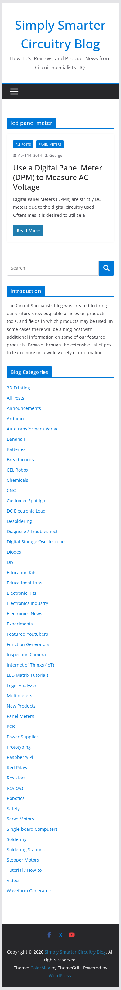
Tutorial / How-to (24, 870)
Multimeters (19, 696)
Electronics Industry (27, 603)
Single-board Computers (32, 829)
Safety (13, 808)
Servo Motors (20, 819)
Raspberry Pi (20, 757)
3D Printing (18, 388)
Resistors (16, 778)
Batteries (16, 449)
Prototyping (19, 747)
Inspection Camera (26, 655)
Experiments (20, 624)
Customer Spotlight (27, 501)
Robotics (16, 798)
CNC (11, 490)
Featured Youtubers (27, 634)
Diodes (14, 552)
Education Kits (22, 572)
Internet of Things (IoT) (30, 665)
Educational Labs (24, 583)
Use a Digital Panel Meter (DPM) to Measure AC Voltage (57, 177)
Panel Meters (50, 144)
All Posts (23, 144)
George (55, 155)
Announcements (24, 408)
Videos (13, 880)
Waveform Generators (29, 891)
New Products (21, 706)
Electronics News (24, 613)
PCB (11, 726)
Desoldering (19, 521)
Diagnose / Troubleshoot (32, 531)
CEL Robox (17, 470)
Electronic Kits (21, 593)
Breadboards (20, 459)
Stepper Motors (23, 860)
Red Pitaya (18, 767)
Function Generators (28, 644)
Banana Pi (17, 439)
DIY (10, 562)
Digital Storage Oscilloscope (36, 542)
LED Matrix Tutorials (28, 675)
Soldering (17, 839)
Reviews (15, 788)
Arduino (15, 418)
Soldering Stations (26, 850)
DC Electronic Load (26, 511)
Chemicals (17, 480)
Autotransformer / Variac (32, 429)
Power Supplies (23, 737)
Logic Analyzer (22, 685)
